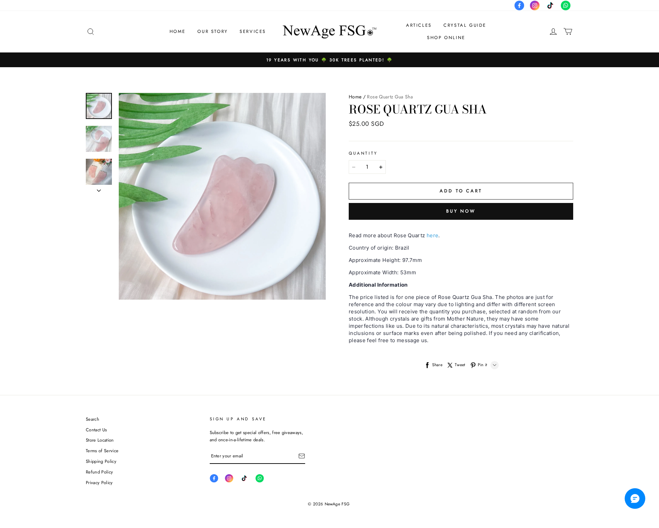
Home (178, 31)
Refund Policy (99, 472)
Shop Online (446, 37)
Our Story (212, 31)
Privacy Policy (99, 482)
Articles (419, 25)
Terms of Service (102, 450)
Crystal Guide (464, 25)
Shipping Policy (101, 461)
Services (253, 31)
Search (92, 419)
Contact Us (96, 430)
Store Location (100, 440)
